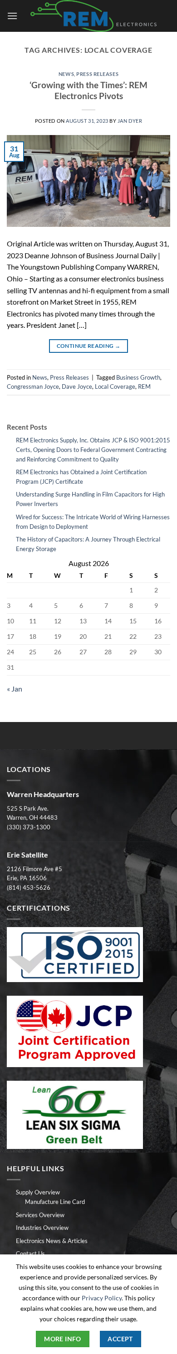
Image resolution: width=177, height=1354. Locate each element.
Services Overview (40, 1215)
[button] (12, 16)
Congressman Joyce (33, 386)
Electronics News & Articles (52, 1240)
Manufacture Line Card (55, 1201)
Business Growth (138, 377)
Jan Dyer (130, 121)
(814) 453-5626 (28, 887)
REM (144, 386)
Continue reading (89, 345)
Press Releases (97, 74)
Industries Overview (42, 1227)
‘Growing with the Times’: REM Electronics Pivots (89, 90)
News (66, 74)
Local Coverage (115, 386)
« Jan (14, 688)
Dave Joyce (77, 386)
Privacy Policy (102, 1298)
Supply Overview (38, 1192)
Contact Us (30, 1253)
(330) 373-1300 (28, 827)
